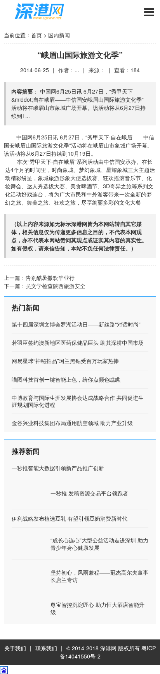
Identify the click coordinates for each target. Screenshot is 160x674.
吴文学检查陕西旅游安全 (55, 286)
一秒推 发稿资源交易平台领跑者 (89, 493)
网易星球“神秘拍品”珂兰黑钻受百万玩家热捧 (65, 361)
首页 (36, 35)
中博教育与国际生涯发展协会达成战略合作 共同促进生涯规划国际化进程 (78, 401)
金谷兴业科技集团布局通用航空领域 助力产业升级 (72, 423)
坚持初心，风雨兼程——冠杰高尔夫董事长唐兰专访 (99, 575)
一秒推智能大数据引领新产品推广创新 (58, 468)
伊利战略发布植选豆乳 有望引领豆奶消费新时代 (69, 518)
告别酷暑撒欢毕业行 (50, 277)
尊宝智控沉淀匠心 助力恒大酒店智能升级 (97, 608)
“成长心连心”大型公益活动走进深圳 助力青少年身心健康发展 (99, 543)
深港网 (108, 648)
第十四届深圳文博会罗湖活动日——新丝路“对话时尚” (76, 324)
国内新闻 (59, 35)
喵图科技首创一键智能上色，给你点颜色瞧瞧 (66, 379)
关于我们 (15, 648)
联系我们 (46, 648)
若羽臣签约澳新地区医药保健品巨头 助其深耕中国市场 (78, 342)
